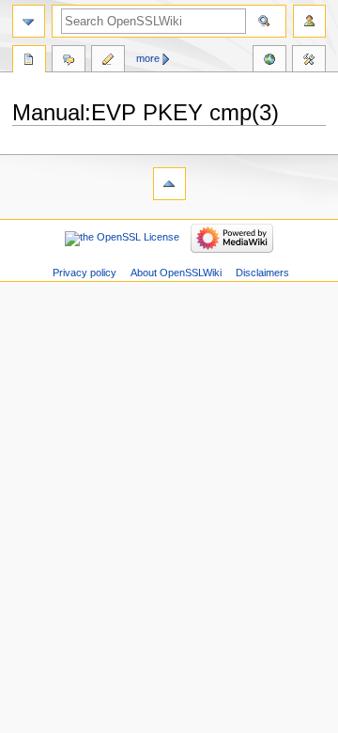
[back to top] (169, 183)
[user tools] (309, 21)
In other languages (269, 61)
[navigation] (28, 21)
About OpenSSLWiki (176, 272)
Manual (29, 61)
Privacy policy (84, 272)
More (148, 58)
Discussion (68, 61)
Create (108, 61)
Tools (309, 61)
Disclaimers (262, 272)
